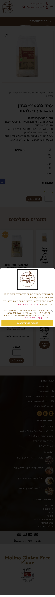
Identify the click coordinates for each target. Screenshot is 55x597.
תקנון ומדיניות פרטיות (28, 304)
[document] (27, 297)
